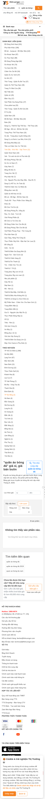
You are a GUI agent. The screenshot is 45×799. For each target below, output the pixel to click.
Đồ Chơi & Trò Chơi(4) (12, 221)
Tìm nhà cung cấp (34, 467)
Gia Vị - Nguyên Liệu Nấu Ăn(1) (15, 312)
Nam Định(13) (9, 364)
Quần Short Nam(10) (11, 153)
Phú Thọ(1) (8, 442)
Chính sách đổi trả (9, 635)
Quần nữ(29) (9, 95)
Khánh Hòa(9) (9, 374)
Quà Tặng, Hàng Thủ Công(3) (14, 238)
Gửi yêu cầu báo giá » (33, 587)
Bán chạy (25, 508)
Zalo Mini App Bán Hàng (11, 709)
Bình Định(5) (9, 391)
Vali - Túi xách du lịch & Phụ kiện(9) (17, 156)
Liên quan (23, 503)
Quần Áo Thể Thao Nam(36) (14, 85)
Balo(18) (7, 122)
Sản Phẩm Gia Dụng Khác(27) (15, 102)
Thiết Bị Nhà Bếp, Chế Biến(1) (15, 292)
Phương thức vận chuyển (11, 631)
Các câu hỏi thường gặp (11, 617)
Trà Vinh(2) (8, 419)
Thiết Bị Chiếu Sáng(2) (12, 258)
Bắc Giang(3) (9, 402)
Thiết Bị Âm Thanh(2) (12, 261)
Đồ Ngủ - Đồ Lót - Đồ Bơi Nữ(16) (16, 129)
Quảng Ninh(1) (9, 449)
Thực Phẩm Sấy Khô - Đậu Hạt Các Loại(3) (19, 241)
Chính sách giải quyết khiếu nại (14, 684)
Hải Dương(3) (9, 405)
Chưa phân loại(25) (11, 105)
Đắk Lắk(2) (8, 415)
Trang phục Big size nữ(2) (13, 272)
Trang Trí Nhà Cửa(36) (12, 88)
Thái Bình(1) (8, 452)
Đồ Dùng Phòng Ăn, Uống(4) (14, 211)
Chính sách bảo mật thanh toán (14, 674)
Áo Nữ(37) (8, 78)
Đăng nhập (37, 15)
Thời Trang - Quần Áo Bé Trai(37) (16, 81)
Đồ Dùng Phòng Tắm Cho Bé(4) (15, 228)
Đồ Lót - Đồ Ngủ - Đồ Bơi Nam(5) (16, 197)
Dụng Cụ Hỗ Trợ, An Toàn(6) (14, 183)
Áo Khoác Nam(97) (11, 54)
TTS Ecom (6, 713)
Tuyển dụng (6, 656)
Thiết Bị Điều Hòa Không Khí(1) (15, 295)
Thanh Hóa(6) (9, 388)
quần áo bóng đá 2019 (15, 566)
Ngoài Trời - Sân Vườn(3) (13, 255)
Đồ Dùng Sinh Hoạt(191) (13, 44)
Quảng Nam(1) (9, 446)
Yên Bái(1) (8, 456)
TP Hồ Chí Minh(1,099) (12, 351)
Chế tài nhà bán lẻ (9, 670)
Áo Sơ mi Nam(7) (10, 163)
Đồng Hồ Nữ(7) (9, 170)
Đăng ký (36, 18)
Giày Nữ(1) (8, 282)
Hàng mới (13, 508)
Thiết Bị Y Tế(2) (10, 268)
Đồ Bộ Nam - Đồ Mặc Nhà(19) (15, 119)
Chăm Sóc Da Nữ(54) (12, 71)
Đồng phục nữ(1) (10, 333)
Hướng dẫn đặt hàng (10, 624)
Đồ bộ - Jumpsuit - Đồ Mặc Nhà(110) (17, 51)
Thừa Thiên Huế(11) (11, 371)
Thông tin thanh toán (10, 663)
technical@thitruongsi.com (25, 642)
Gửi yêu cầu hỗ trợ (9, 621)
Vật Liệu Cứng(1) (10, 326)
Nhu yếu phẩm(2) (10, 278)
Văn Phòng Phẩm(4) (11, 217)
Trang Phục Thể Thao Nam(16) (15, 133)
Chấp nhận (9, 794)
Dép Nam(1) (8, 285)
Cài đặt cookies (7, 681)
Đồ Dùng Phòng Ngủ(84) (13, 61)
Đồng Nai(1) (8, 429)
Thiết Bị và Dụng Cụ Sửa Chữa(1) (16, 299)
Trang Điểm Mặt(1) (11, 306)
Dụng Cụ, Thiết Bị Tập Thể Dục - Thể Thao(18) (20, 126)
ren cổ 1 (33, 13)
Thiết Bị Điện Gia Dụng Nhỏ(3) (15, 251)
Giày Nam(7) (9, 166)
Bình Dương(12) (10, 368)
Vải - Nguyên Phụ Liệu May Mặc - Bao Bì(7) (20, 180)
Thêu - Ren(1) (9, 323)
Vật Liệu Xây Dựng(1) (12, 336)
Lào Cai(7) (8, 378)
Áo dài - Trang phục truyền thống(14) (17, 136)
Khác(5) (7, 204)
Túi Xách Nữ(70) (10, 68)
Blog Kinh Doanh (8, 653)
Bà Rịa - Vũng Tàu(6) (12, 385)
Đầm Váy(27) (9, 98)
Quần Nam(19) (9, 116)
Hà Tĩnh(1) (8, 432)
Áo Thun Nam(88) (10, 58)
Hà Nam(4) (8, 398)
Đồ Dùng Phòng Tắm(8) (12, 160)
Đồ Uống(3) (8, 244)
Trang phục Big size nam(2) (14, 275)
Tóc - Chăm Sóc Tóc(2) (12, 265)
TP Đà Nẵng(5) (9, 395)
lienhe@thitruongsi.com (26, 638)
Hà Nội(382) (8, 354)
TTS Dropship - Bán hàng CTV (13, 703)
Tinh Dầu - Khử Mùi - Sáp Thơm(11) (17, 149)
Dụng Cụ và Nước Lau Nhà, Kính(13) (17, 139)
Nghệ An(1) (8, 439)
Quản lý (22, 794)
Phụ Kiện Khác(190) (11, 48)
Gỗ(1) (6, 319)
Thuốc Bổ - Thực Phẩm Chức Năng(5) (18, 200)
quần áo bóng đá (12, 562)
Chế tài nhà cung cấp (10, 667)
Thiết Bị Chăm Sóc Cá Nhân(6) (15, 187)
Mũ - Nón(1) (8, 289)
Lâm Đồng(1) (9, 435)
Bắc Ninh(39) (9, 361)
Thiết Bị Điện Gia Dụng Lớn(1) (15, 340)
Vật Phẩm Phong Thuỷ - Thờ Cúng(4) (17, 231)
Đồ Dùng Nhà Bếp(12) (12, 143)
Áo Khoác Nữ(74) (10, 64)
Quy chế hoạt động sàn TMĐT (13, 696)
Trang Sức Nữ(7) (10, 173)
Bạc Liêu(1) (8, 422)
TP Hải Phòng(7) (10, 381)
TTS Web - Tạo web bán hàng (13, 706)
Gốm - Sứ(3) (9, 248)
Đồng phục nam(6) (11, 190)
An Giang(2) (8, 412)
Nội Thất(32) (8, 92)
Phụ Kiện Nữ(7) (10, 177)
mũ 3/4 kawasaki (21, 13)
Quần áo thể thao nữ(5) (12, 194)
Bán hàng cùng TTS (35, 22)
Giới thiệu (5, 650)
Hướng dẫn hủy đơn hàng (11, 628)
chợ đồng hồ (8, 13)
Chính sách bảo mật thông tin (13, 677)
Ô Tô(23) (7, 112)
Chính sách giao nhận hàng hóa (14, 688)
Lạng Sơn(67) (9, 357)
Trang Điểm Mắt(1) (11, 309)
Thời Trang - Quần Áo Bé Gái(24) (16, 109)
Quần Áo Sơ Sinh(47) (12, 75)
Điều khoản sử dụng (9, 660)
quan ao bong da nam (14, 571)
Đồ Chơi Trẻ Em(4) (11, 207)
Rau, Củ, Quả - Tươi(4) (12, 214)
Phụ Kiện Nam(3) (10, 234)
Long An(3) (8, 408)
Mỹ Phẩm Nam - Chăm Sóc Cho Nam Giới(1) (20, 302)
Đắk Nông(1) (9, 425)
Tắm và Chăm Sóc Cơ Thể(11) (15, 146)
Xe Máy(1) (8, 329)
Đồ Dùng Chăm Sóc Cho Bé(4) (15, 224)
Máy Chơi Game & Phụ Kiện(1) (15, 343)
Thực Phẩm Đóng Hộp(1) (13, 316)
